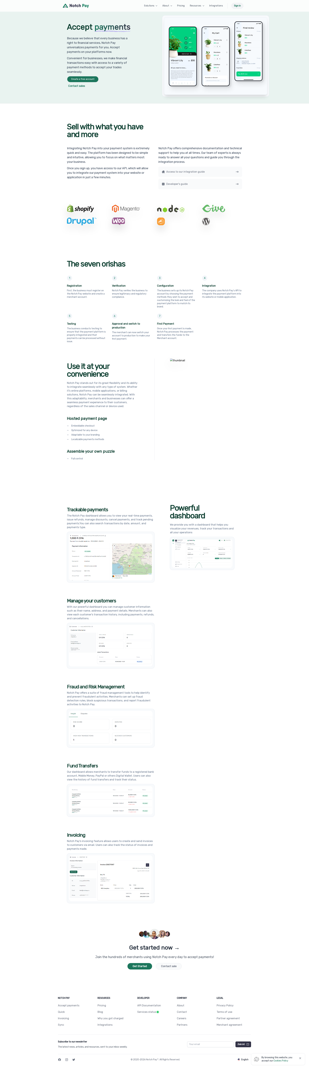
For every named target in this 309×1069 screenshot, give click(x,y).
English (244, 1059)
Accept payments (68, 1005)
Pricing (102, 1005)
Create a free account (82, 79)
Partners (182, 1024)
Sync (61, 1024)
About (180, 1005)
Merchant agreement (229, 1024)
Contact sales (76, 85)
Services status (146, 1011)
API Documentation (149, 1005)
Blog (100, 1011)
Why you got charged (110, 1018)
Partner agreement (228, 1018)
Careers (181, 1018)
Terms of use (224, 1011)
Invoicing (63, 1018)
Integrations (105, 1024)
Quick (61, 1011)
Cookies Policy (280, 1060)
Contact (182, 1011)
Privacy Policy (225, 1005)
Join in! (241, 1044)
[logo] (76, 6)
